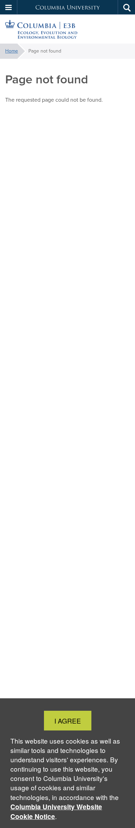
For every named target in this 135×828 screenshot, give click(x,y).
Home (11, 51)
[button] (8, 7)
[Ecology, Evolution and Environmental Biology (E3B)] (67, 29)
